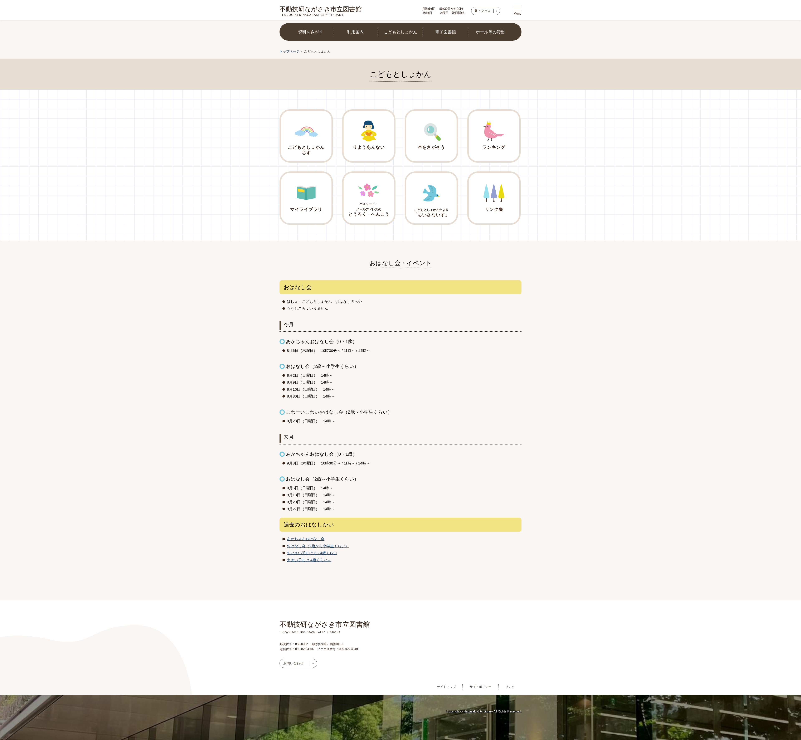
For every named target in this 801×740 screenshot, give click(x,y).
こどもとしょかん (400, 32)
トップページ (290, 51)
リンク (510, 686)
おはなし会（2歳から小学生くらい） (318, 546)
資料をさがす (310, 32)
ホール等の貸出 (490, 32)
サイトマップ (446, 686)
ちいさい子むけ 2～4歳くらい (312, 553)
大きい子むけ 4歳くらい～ (309, 560)
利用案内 (355, 32)
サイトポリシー (480, 686)
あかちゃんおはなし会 (305, 539)
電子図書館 (445, 32)
